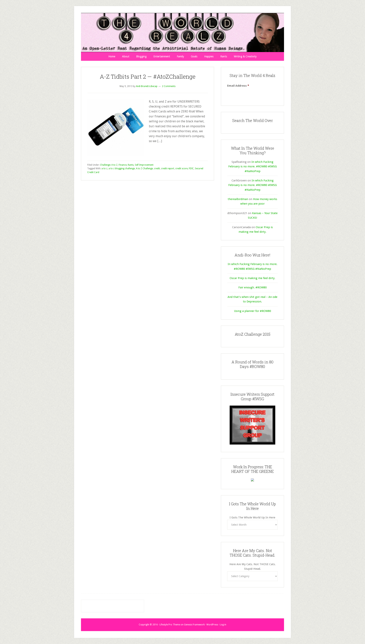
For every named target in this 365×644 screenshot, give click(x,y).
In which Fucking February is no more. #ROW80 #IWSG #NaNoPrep (252, 166)
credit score (181, 168)
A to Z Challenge (144, 168)
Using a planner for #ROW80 (252, 311)
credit (157, 168)
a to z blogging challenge (122, 168)
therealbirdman (238, 199)
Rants (131, 165)
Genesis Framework (194, 624)
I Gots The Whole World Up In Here (252, 517)
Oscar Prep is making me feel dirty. (252, 278)
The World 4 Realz (182, 32)
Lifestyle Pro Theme (169, 624)
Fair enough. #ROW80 (252, 287)
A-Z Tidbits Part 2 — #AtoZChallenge (147, 76)
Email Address (238, 85)
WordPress (212, 624)
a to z (104, 168)
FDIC (191, 168)
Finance (123, 165)
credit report (167, 168)
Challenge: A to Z (108, 165)
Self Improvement (144, 165)
